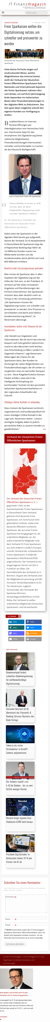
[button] (16, 622)
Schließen (3, 1017)
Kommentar (11, 897)
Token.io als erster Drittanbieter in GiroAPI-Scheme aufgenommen (17, 749)
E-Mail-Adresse (11, 927)
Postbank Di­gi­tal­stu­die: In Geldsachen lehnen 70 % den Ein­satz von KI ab (19, 858)
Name (11, 919)
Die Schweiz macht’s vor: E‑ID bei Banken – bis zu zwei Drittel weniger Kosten (19, 785)
